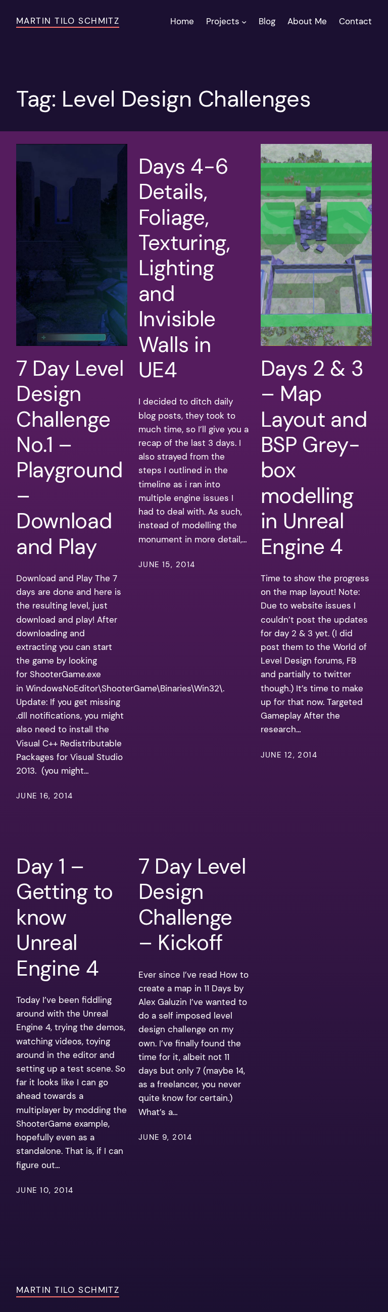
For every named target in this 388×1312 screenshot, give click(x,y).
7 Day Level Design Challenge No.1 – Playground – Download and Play (70, 458)
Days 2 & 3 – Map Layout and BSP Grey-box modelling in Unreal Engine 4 (314, 458)
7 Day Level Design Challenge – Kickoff (192, 905)
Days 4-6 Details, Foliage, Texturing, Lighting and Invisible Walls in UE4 (184, 268)
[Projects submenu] (244, 21)
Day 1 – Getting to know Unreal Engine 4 (64, 917)
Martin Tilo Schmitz (67, 20)
